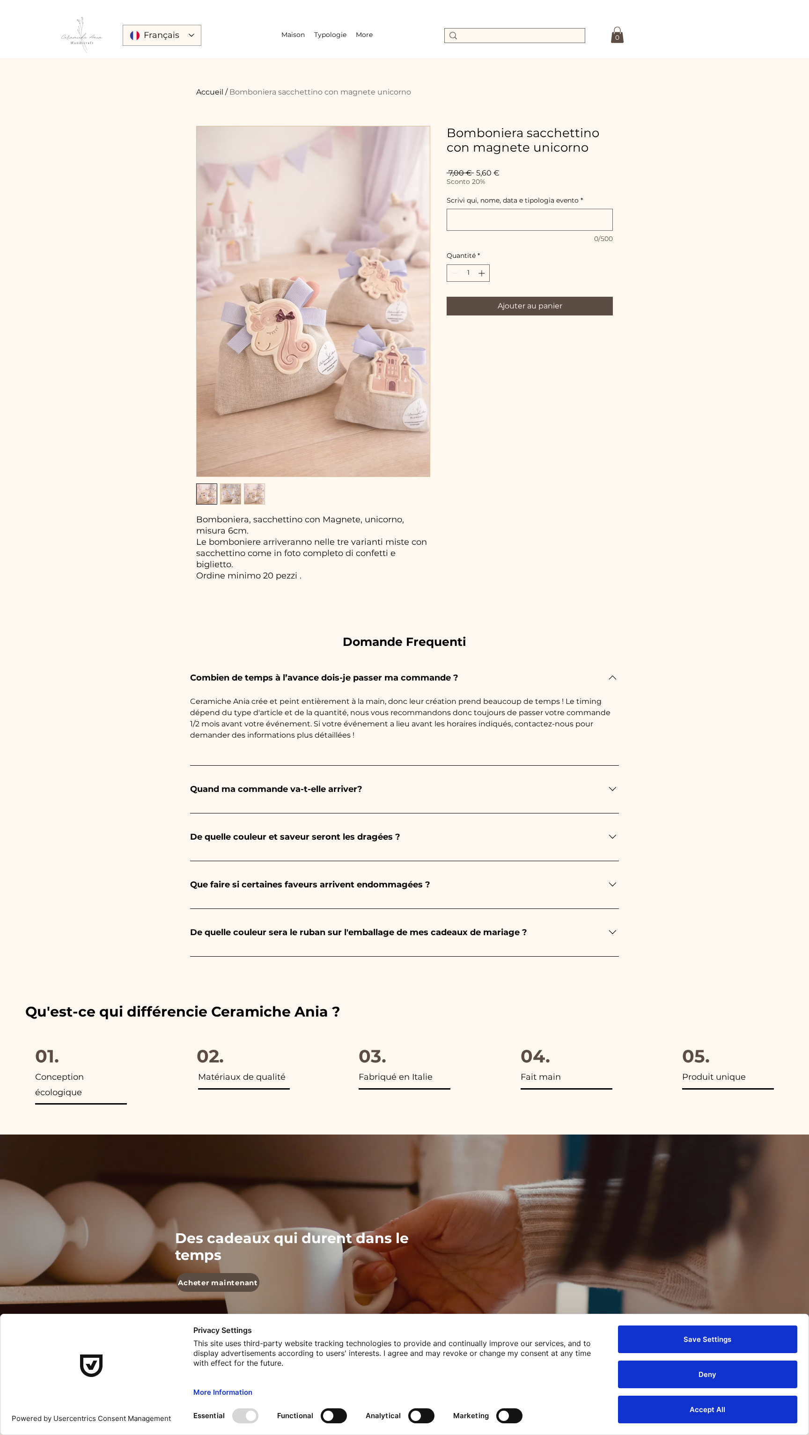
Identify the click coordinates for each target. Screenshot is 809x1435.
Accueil (209, 92)
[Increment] (482, 273)
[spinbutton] (468, 273)
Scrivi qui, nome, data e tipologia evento (515, 200)
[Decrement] (454, 273)
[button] (330, 35)
